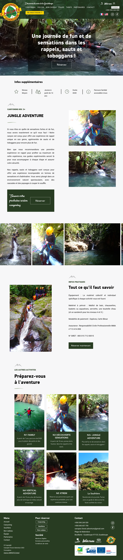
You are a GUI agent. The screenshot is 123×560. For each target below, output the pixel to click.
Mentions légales (40, 538)
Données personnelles (42, 541)
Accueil (6, 522)
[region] (29, 420)
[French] (101, 14)
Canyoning (8, 525)
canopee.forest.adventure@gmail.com (89, 529)
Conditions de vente (41, 543)
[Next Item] (120, 244)
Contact (7, 540)
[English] (106, 14)
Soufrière (7, 528)
